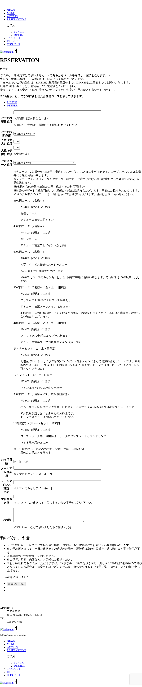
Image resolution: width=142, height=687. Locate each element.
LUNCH (19, 31)
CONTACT (13, 44)
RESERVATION (16, 19)
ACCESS (12, 16)
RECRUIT (13, 41)
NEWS (11, 10)
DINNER (19, 34)
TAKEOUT (13, 37)
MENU (11, 13)
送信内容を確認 (16, 583)
